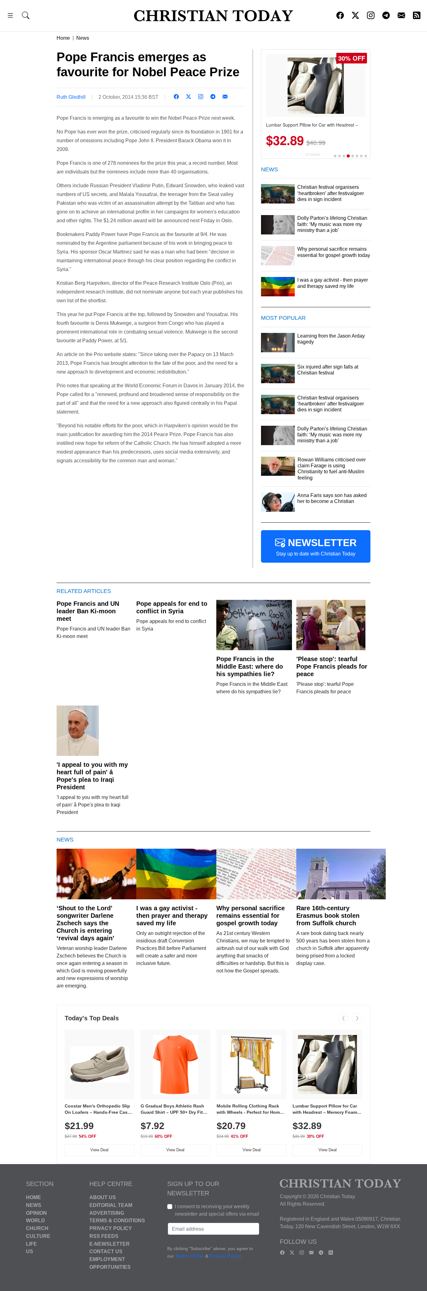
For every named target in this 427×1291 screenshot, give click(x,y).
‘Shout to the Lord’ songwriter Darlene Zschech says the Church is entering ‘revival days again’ (85, 923)
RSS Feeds (103, 1236)
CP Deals (312, 155)
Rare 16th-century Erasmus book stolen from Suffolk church (327, 916)
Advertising (106, 1212)
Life (31, 1243)
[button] (10, 16)
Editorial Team (110, 1205)
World (35, 1220)
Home (63, 38)
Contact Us (106, 1251)
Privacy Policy (110, 1228)
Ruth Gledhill (71, 97)
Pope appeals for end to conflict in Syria (171, 607)
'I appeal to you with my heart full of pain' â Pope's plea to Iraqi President (92, 776)
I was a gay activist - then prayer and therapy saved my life (172, 916)
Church (37, 1228)
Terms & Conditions (117, 1220)
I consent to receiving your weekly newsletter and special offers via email (217, 1210)
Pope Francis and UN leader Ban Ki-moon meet (88, 611)
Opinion (36, 1212)
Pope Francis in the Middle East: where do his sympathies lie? (249, 666)
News (82, 38)
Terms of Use (189, 1256)
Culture (38, 1236)
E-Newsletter (109, 1243)
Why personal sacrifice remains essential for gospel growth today (250, 916)
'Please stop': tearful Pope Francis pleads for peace (331, 666)
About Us (102, 1197)
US (29, 1251)
